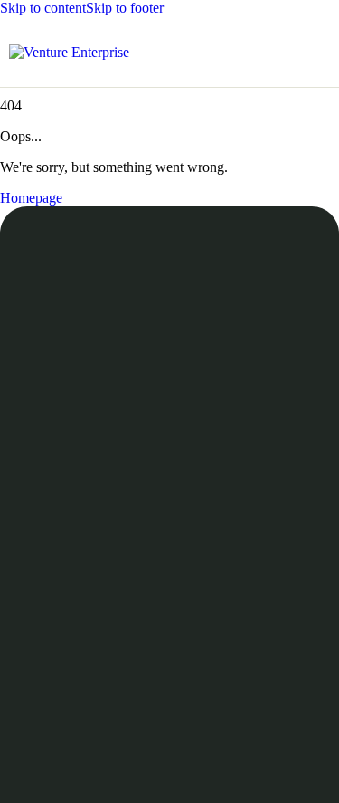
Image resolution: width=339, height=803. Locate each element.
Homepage (31, 198)
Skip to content (43, 7)
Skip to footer (125, 7)
